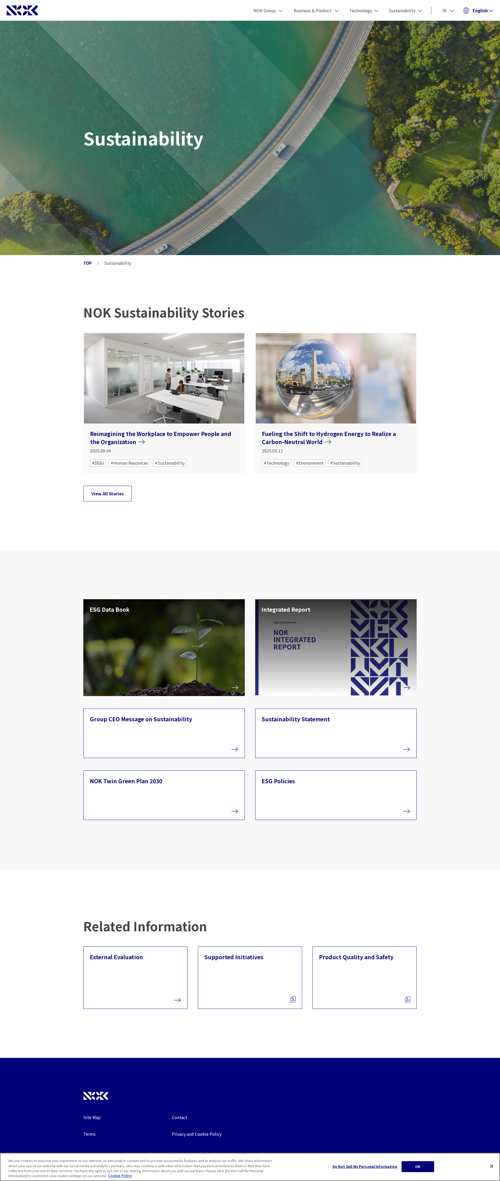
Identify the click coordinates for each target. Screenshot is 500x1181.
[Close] (491, 1166)
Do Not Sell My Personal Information (365, 1166)
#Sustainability (170, 463)
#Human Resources (129, 463)
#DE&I (98, 463)
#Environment (309, 463)
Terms (89, 1134)
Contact (179, 1117)
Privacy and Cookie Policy (197, 1134)
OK (417, 1166)
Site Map (92, 1117)
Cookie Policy (120, 1175)
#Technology (276, 463)
